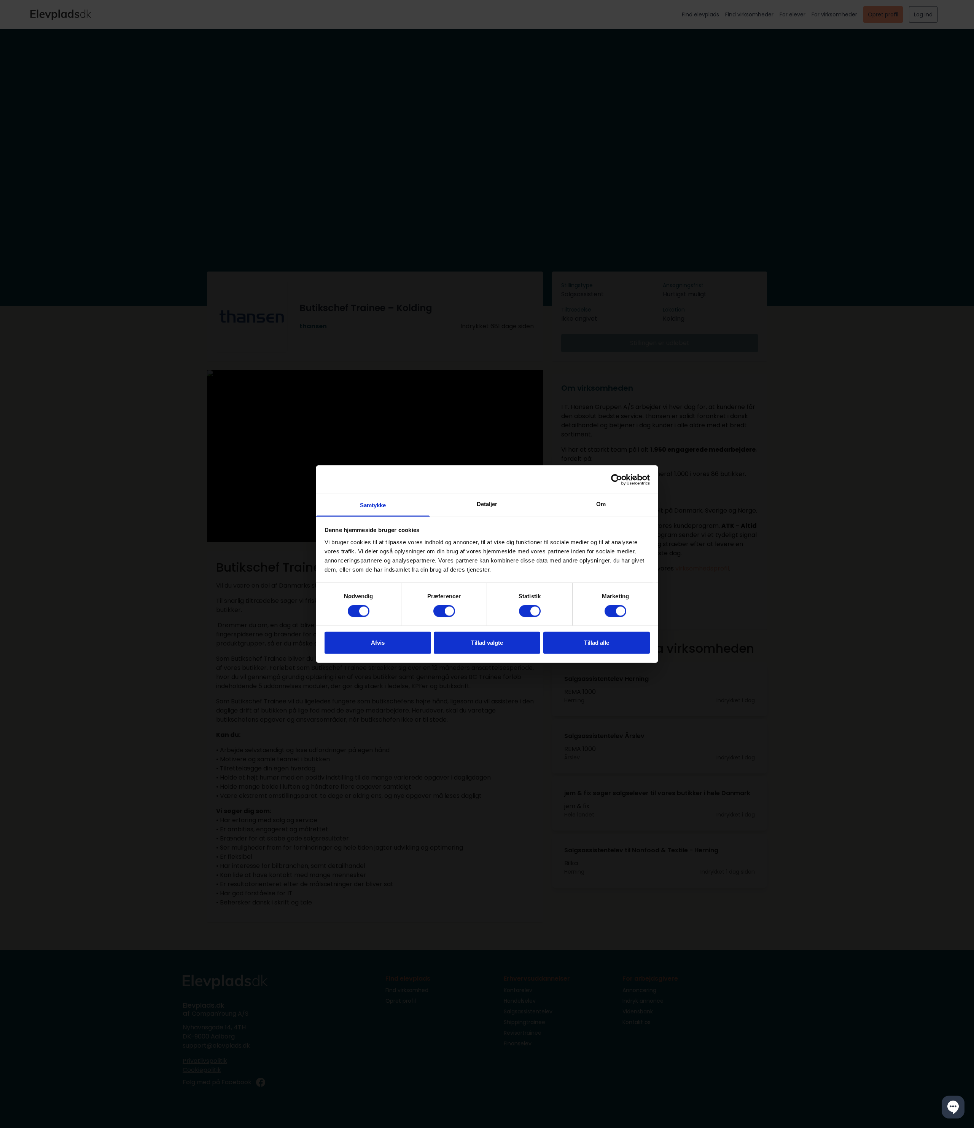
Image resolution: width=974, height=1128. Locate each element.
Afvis (378, 642)
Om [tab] (601, 504)
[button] (953, 1107)
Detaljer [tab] (487, 504)
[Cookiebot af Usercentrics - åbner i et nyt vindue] (616, 479)
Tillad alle (596, 642)
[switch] (444, 611)
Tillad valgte (487, 642)
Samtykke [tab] (373, 505)
